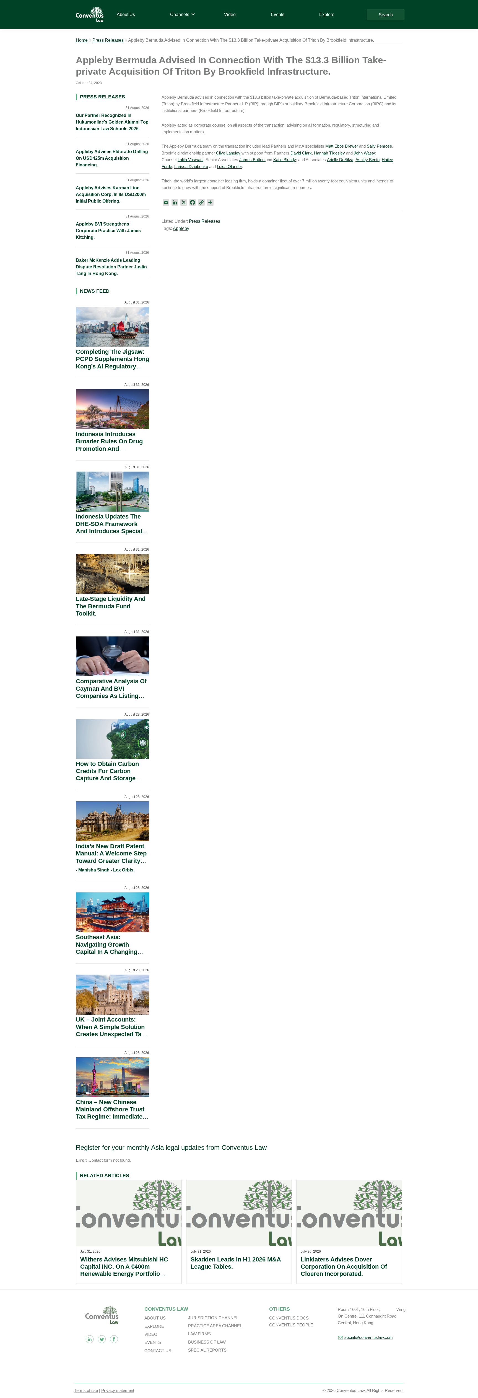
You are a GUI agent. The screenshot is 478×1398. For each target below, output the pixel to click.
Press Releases (108, 40)
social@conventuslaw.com (368, 1337)
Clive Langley (228, 153)
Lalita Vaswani (190, 159)
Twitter (102, 1339)
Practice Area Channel (215, 1325)
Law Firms (199, 1333)
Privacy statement (117, 1390)
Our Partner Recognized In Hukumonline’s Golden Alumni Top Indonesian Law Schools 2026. (112, 122)
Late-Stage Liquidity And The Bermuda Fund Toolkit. (111, 606)
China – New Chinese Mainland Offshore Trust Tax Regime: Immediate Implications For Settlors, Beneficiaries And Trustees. (112, 1120)
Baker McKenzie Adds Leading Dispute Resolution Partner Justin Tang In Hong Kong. (111, 267)
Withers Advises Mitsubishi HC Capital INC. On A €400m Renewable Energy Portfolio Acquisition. (124, 1270)
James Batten (252, 159)
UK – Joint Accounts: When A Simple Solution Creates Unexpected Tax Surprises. (110, 1030)
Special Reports (207, 1350)
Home (82, 40)
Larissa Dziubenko (191, 166)
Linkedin (89, 1339)
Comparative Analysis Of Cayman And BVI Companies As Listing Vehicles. (111, 692)
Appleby (181, 228)
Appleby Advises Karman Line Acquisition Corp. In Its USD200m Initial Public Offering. (111, 194)
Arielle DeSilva (340, 159)
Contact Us (157, 1350)
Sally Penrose (379, 146)
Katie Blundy (284, 159)
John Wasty (364, 153)
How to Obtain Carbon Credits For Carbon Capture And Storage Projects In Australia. (107, 774)
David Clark (301, 153)
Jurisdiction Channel (213, 1317)
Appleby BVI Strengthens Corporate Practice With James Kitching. (108, 231)
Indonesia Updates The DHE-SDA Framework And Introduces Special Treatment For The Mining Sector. (112, 531)
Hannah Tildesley (329, 153)
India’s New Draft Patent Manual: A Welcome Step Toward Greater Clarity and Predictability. (111, 857)
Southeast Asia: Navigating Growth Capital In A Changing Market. (106, 948)
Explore (154, 1326)
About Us (155, 1318)
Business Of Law (207, 1342)
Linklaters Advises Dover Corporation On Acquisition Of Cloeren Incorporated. (344, 1266)
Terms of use (86, 1390)
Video (150, 1334)
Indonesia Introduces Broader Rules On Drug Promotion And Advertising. (109, 445)
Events (152, 1342)
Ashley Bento (367, 159)
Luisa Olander (229, 166)
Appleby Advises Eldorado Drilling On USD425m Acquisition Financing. (112, 158)
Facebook (114, 1339)
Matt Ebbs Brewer (341, 146)
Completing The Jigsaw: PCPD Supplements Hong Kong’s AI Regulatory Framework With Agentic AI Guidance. (112, 366)
